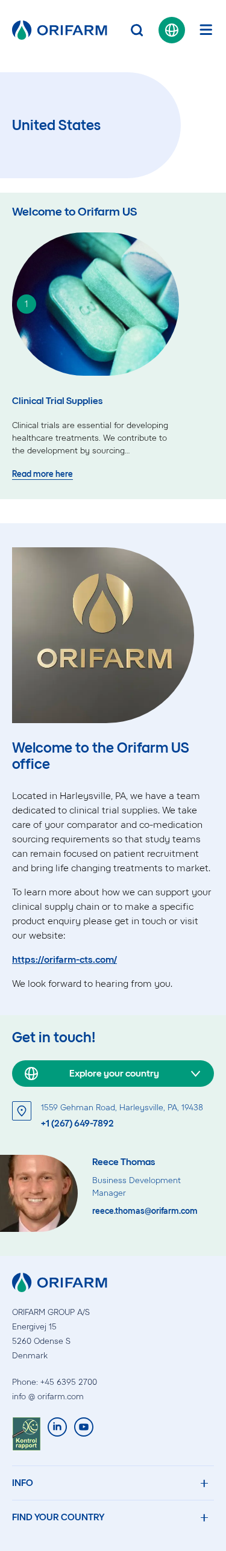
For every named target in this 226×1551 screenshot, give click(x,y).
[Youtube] (83, 1434)
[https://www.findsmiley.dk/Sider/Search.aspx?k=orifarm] (26, 1434)
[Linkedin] (57, 1434)
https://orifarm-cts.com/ (64, 959)
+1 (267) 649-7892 (77, 1123)
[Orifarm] (59, 30)
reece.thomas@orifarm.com (145, 1211)
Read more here (42, 474)
